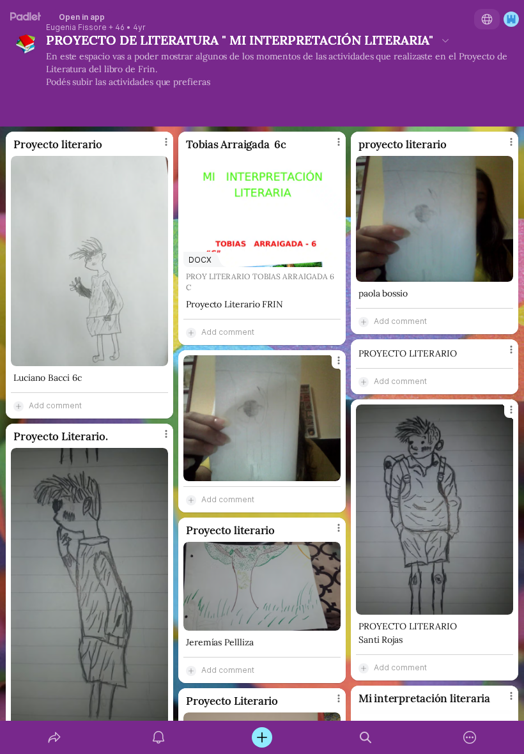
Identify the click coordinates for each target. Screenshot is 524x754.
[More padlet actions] (469, 737)
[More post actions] (158, 147)
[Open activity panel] (158, 737)
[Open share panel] (54, 737)
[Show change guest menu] (511, 19)
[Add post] (262, 737)
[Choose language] (487, 19)
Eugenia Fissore (76, 27)
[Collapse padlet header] (445, 40)
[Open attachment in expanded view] (89, 261)
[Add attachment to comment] (18, 406)
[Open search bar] (365, 737)
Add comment (55, 405)
